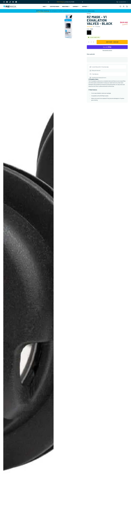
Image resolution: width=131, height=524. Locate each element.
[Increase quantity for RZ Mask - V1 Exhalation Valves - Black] (93, 42)
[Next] (82, 2)
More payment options (107, 50)
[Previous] (48, 2)
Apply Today (91, 10)
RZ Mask (89, 13)
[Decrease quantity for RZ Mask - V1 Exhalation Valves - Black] (88, 42)
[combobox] (122, 2)
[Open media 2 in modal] (69, 26)
